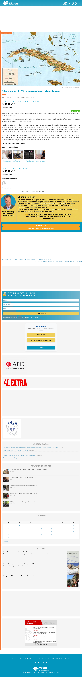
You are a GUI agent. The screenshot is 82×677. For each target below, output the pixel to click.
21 (8, 534)
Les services (36, 658)
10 (41, 528)
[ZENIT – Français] (22, 3)
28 (8, 537)
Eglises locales (6, 33)
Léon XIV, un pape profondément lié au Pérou (16, 552)
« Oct (4, 541)
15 (19, 531)
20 (73, 531)
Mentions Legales (46, 658)
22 (19, 534)
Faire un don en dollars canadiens (41, 228)
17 (41, 531)
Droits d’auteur (56, 658)
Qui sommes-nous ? (17, 658)
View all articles (6, 188)
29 (19, 537)
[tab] (33, 622)
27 (73, 534)
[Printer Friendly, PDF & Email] (75, 111)
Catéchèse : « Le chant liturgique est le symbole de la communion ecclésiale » (22, 458)
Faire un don (41, 225)
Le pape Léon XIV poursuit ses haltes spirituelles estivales (20, 576)
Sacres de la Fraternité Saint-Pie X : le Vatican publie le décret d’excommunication (30, 469)
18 (51, 531)
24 (41, 534)
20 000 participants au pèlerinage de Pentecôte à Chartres (24, 501)
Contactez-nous (65, 658)
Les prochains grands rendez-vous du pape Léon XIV (18, 564)
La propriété (28, 658)
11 (51, 528)
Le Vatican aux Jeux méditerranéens (12, 452)
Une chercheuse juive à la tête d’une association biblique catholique (20, 455)
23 (30, 534)
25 (51, 534)
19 (62, 531)
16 (30, 531)
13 (73, 528)
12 (62, 528)
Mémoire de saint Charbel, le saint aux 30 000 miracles (23, 493)
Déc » (7, 541)
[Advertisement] (41, 18)
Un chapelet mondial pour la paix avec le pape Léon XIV (23, 485)
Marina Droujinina (23, 101)
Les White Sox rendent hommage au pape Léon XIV (16, 450)
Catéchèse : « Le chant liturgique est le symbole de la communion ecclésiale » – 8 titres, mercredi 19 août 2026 (30, 447)
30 (30, 537)
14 (8, 531)
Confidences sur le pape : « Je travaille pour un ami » (23, 477)
